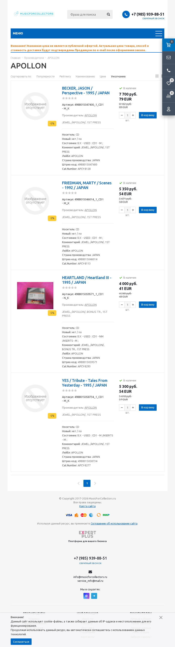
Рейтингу (65, 76)
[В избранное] (53, 86)
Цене (103, 76)
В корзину (147, 115)
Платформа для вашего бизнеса (87, 541)
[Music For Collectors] (34, 14)
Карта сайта (87, 506)
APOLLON (91, 115)
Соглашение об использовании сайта (114, 523)
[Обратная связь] (168, 57)
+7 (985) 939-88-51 (147, 14)
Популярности (45, 76)
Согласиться (21, 641)
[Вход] (168, 109)
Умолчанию (118, 76)
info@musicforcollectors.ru (90, 576)
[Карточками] (157, 76)
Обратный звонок (153, 18)
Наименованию (85, 76)
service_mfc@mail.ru (90, 580)
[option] (87, 48)
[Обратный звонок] (168, 70)
